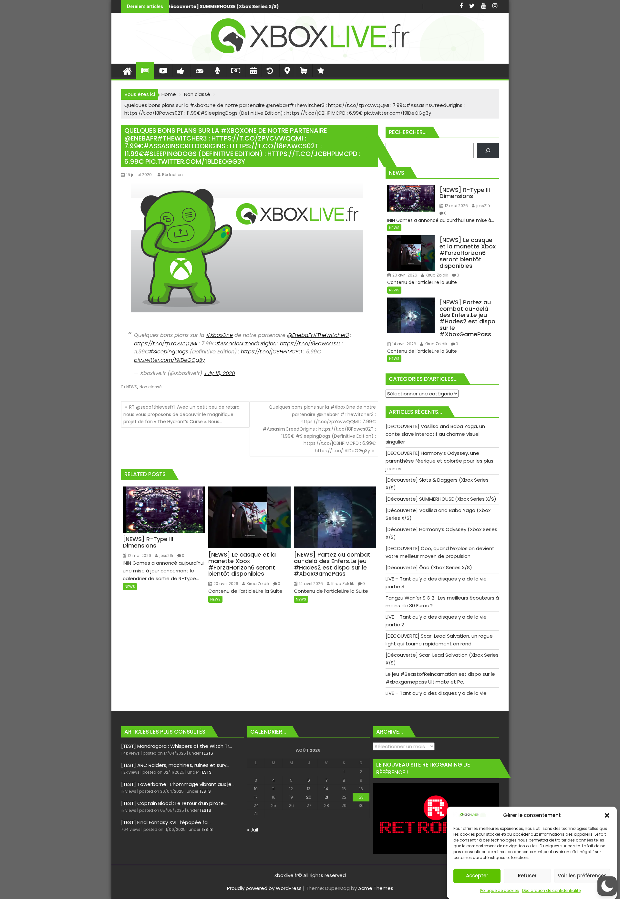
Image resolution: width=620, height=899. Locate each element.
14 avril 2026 (310, 583)
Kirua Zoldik (257, 583)
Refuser (527, 876)
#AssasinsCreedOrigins (246, 343)
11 (273, 788)
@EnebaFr (300, 335)
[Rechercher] (488, 150)
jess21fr (166, 555)
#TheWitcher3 (331, 335)
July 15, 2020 (219, 373)
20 (308, 797)
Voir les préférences (582, 876)
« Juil (252, 829)
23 (361, 797)
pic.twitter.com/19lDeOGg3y (169, 360)
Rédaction (172, 174)
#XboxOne (219, 335)
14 (326, 788)
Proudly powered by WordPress (264, 888)
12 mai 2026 (139, 555)
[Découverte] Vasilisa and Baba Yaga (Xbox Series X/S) (352, 6)
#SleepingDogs (168, 351)
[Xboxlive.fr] (310, 59)
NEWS (131, 387)
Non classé (150, 387)
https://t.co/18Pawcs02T (310, 343)
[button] (607, 815)
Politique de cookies (499, 890)
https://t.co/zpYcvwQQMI (165, 343)
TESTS (207, 753)
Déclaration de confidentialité (551, 890)
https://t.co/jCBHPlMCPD (271, 351)
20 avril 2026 (225, 583)
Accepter (477, 876)
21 (326, 797)
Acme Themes (375, 888)
